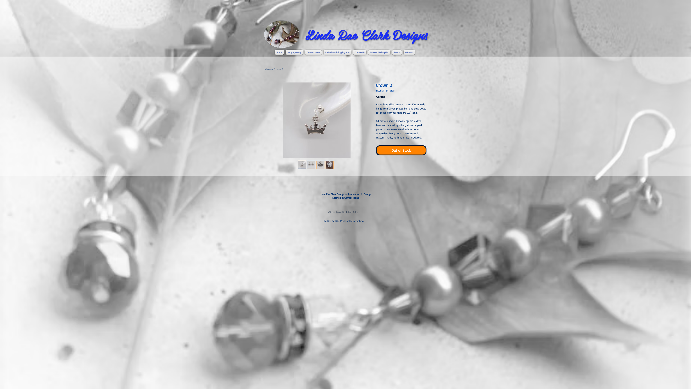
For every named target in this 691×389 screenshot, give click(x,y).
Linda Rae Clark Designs (366, 34)
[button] (294, 52)
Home (268, 69)
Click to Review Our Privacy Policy (343, 212)
